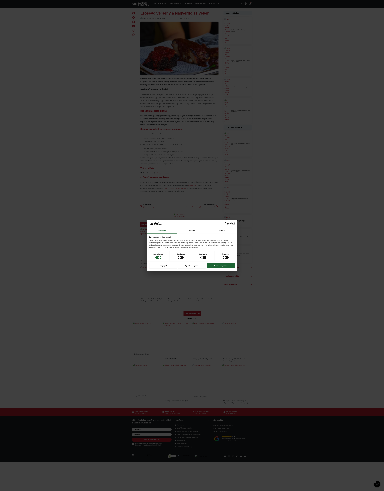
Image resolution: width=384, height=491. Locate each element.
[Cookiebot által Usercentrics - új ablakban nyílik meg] (226, 223)
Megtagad (163, 266)
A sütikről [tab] (222, 230)
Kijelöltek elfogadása (192, 266)
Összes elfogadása (220, 266)
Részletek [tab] (192, 230)
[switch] (181, 257)
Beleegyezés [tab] (162, 230)
